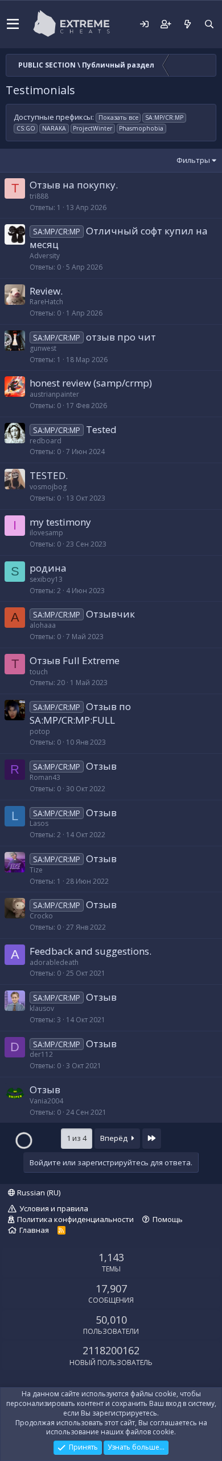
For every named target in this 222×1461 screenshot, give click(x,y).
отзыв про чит (121, 336)
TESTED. (49, 475)
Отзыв (101, 766)
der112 (41, 1054)
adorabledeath (54, 962)
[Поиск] (209, 24)
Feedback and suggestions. (90, 951)
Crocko (41, 916)
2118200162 (111, 1350)
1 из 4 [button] (77, 1138)
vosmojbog (48, 487)
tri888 (39, 196)
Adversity (45, 256)
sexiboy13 (46, 579)
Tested (101, 429)
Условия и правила (53, 1208)
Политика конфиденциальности (75, 1219)
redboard (45, 441)
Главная (34, 1230)
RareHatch (46, 302)
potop (40, 731)
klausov (42, 1008)
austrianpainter (54, 394)
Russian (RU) (37, 1192)
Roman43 (45, 777)
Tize (36, 870)
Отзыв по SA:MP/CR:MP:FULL (80, 713)
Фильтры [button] (193, 160)
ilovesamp (46, 533)
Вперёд (114, 1138)
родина (48, 567)
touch (39, 672)
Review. (46, 290)
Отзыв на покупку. (74, 184)
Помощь (168, 1219)
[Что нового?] (187, 24)
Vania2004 (46, 1101)
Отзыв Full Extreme (75, 660)
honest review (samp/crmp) (91, 382)
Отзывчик (110, 613)
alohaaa (43, 625)
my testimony (60, 521)
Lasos (39, 823)
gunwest (43, 348)
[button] (12, 24)
